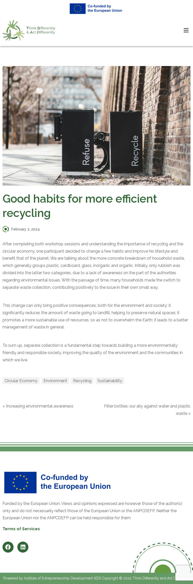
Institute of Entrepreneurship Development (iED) (62, 578)
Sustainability (110, 380)
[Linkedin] (22, 547)
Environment (55, 380)
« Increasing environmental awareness (38, 406)
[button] (186, 30)
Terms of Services (21, 529)
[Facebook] (8, 547)
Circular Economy (21, 380)
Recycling (82, 380)
